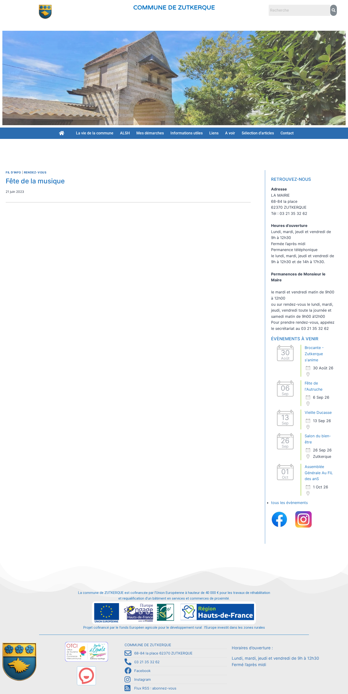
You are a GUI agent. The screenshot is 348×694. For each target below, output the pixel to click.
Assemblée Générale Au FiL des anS (319, 472)
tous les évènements (289, 502)
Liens (214, 133)
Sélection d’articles (258, 133)
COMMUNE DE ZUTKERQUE (174, 7)
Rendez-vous (35, 172)
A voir (230, 133)
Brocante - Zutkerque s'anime (314, 353)
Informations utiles (186, 133)
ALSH (125, 133)
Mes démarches (150, 133)
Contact (287, 133)
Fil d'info (13, 172)
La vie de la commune (94, 133)
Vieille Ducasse (318, 412)
